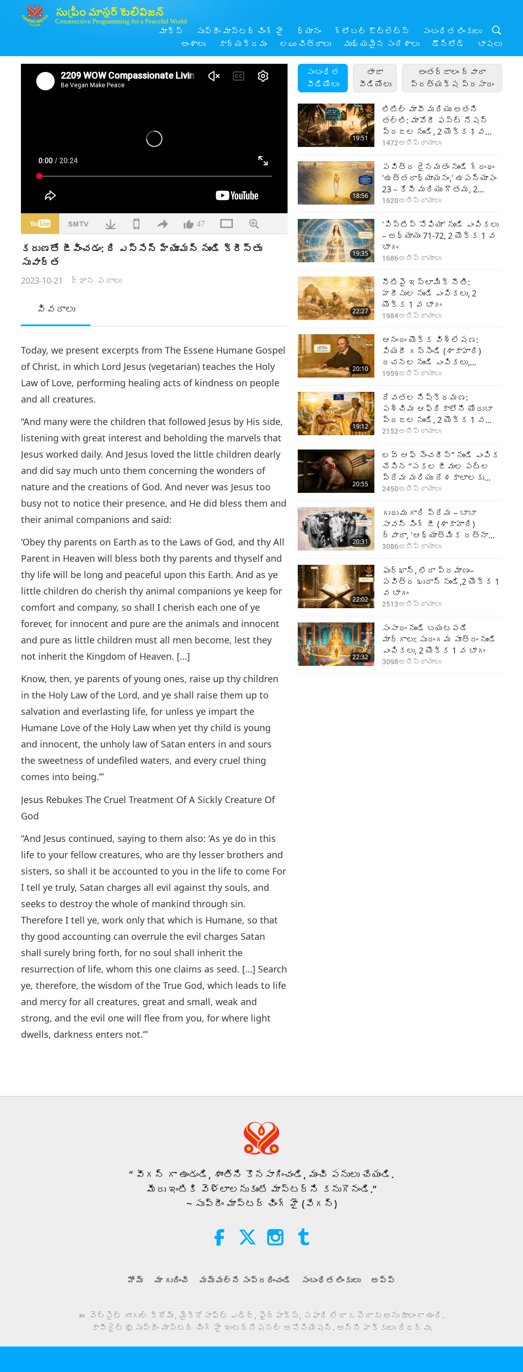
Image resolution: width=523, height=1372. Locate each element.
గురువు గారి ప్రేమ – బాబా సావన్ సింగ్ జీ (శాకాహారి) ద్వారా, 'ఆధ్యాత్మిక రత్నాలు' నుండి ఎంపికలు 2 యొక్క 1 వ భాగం (442, 524)
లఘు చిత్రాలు (305, 43)
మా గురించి (171, 1280)
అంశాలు (193, 43)
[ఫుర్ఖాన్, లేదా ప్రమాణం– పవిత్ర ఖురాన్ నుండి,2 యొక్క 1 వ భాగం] (336, 586)
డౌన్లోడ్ (448, 43)
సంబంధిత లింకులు (452, 31)
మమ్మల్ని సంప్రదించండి (245, 1280)
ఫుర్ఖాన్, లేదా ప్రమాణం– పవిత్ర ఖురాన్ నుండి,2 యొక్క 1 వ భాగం (441, 582)
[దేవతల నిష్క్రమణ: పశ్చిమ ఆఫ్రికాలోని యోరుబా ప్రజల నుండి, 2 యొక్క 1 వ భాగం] (336, 413)
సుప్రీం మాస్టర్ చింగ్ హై (240, 31)
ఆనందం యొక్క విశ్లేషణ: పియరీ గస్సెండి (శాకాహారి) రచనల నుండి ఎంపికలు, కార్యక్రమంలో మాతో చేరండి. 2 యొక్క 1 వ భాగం (437, 351)
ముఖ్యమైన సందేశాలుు (381, 43)
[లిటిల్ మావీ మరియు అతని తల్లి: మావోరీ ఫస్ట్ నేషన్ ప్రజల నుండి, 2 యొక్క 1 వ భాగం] (336, 125)
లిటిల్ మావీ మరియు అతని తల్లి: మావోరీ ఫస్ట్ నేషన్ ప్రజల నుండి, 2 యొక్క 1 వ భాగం (435, 121)
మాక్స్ (171, 31)
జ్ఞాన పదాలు (96, 280)
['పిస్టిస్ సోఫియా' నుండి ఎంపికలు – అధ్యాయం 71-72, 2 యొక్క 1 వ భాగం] (336, 240)
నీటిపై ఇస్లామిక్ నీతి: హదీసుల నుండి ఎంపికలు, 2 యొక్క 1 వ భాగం (429, 294)
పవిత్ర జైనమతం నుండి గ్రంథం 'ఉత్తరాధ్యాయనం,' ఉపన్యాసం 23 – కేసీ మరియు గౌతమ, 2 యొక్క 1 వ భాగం (439, 178)
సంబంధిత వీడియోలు (322, 78)
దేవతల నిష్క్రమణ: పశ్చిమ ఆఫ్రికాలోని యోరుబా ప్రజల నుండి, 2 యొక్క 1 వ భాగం (437, 409)
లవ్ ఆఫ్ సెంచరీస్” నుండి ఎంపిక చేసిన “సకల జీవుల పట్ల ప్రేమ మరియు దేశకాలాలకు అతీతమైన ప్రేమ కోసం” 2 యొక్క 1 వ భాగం (441, 467)
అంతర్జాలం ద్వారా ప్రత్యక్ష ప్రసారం (452, 78)
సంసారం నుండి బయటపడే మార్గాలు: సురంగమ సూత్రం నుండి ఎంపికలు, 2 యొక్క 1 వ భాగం (439, 639)
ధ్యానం (309, 31)
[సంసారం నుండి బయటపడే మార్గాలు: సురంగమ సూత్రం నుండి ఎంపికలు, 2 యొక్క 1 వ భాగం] (336, 644)
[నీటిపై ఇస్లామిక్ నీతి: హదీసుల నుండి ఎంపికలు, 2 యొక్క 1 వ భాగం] (336, 298)
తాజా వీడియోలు (375, 78)
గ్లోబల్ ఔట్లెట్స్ (372, 31)
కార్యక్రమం (242, 43)
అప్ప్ (383, 1280)
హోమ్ (136, 1280)
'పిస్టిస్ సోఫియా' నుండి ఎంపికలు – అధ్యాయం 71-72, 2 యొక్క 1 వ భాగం (440, 236)
